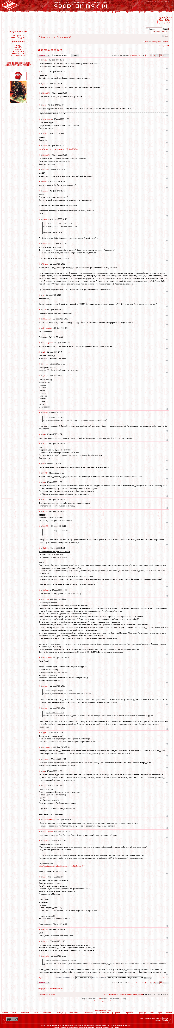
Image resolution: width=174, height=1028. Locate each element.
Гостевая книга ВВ (64, 37)
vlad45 (45, 134)
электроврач (47, 119)
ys (43, 295)
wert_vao (45, 599)
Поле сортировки (99, 978)
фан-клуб (142, 12)
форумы (118, 12)
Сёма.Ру (165, 1020)
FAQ (146, 42)
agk (43, 352)
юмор (152, 12)
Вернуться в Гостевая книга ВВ (51, 989)
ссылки (169, 12)
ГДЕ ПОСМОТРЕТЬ (18, 42)
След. (165, 978)
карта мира (73, 12)
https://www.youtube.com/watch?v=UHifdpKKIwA (58, 149)
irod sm (45, 170)
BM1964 (45, 526)
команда (60, 12)
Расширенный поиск (161, 31)
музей (160, 12)
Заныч (44, 146)
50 (158, 56)
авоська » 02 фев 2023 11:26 (57, 531)
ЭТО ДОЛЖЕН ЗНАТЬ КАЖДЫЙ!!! (18, 37)
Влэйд (44, 60)
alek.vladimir (47, 328)
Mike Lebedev (47, 831)
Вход (166, 42)
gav (43, 84)
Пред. (41, 978)
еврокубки (47, 12)
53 (168, 56)
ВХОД (18, 46)
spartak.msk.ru (118, 1025)
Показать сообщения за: (65, 978)
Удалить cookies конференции (131, 994)
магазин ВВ (89, 12)
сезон (14, 12)
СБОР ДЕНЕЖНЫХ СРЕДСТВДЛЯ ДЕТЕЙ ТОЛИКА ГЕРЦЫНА (18, 64)
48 (151, 56)
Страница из (135, 56)
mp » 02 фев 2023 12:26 (55, 713)
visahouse (46, 590)
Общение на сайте (48, 37)
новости (5, 12)
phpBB (98, 999)
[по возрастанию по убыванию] (139, 978)
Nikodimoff (46, 244)
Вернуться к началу (167, 68)
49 (154, 56)
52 (164, 56)
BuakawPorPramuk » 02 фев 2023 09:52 (61, 961)
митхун (45, 686)
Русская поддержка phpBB (103, 1001)
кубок (36, 12)
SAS (44, 786)
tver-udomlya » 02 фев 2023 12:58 (59, 691)
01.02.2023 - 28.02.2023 (50, 50)
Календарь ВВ (164, 46)
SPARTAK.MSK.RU (57, 1025)
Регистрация (156, 42)
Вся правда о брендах (103, 1010)
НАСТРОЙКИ (18, 52)
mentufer (45, 956)
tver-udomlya (47, 747)
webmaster (164, 1018)
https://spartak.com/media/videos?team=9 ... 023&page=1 (61, 866)
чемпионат (25, 12)
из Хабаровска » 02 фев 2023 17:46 (59, 224)
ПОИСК (18, 50)
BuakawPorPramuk (49, 819)
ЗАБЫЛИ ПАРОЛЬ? (18, 56)
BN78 (44, 412)
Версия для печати (166, 36)
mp (43, 434)
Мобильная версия (162, 36)
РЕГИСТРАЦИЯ (18, 54)
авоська (45, 72)
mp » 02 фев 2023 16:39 (55, 417)
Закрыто (40, 55)
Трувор (45, 264)
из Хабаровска (47, 343)
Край (44, 105)
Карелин (45, 759)
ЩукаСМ (46, 93)
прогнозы (129, 12)
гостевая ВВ (104, 12)
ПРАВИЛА (18, 48)
